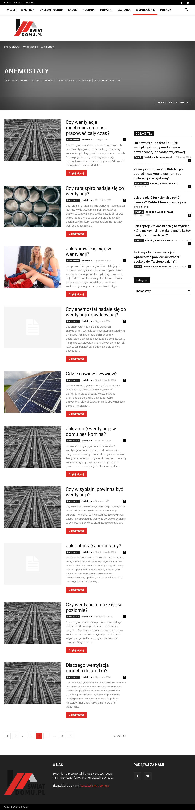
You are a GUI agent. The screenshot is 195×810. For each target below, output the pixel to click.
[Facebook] (182, 2)
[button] (186, 10)
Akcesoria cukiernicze (43, 80)
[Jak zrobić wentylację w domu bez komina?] (32, 447)
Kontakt (30, 2)
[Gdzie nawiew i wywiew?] (32, 392)
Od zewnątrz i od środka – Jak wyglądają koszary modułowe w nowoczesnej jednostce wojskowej (159, 147)
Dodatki (106, 10)
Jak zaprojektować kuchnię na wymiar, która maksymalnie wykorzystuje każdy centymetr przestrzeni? (162, 230)
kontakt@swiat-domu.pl (94, 785)
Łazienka (124, 10)
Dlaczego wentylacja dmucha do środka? (87, 668)
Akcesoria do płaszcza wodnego (75, 80)
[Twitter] (188, 2)
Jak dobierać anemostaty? (93, 546)
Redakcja (86, 139)
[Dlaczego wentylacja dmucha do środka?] (32, 683)
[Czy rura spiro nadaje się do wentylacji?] (32, 206)
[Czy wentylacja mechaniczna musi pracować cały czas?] (32, 140)
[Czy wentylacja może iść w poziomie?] (32, 623)
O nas (7, 2)
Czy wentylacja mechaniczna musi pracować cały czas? (87, 127)
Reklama (18, 2)
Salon (72, 10)
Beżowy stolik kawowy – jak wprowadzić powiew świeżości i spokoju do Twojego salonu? (157, 256)
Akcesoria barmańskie (17, 80)
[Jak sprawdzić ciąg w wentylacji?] (32, 267)
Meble (11, 10)
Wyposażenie (145, 10)
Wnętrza (27, 10)
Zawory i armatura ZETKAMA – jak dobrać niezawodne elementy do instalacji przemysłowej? (158, 173)
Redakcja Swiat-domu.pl (158, 157)
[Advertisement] (121, 27)
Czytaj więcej (76, 173)
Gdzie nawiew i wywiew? (91, 374)
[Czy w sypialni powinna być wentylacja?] (32, 507)
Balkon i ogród (51, 10)
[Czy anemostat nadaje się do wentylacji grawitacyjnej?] (32, 327)
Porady (165, 10)
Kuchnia (89, 10)
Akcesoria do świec (104, 80)
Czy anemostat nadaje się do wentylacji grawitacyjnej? (96, 312)
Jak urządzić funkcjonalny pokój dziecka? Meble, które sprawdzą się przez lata (160, 202)
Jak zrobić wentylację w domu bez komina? (91, 431)
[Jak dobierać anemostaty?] (32, 564)
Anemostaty (73, 139)
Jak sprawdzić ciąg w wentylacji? (88, 251)
